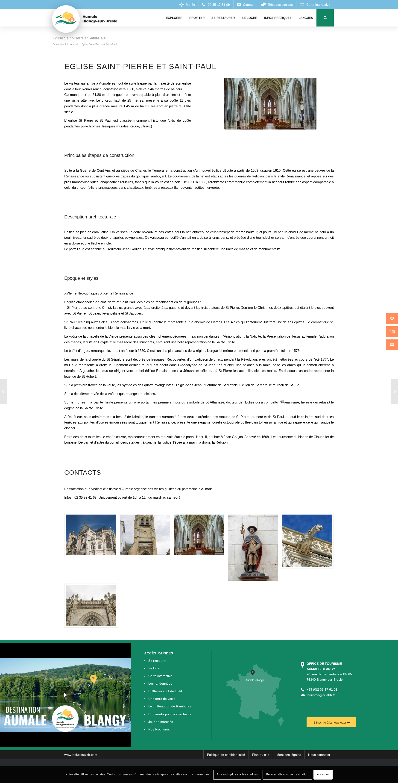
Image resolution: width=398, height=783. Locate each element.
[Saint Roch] (253, 548)
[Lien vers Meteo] (187, 4)
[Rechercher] (325, 17)
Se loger (154, 668)
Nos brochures (159, 729)
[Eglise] (91, 548)
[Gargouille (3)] (307, 548)
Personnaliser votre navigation (287, 774)
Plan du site (260, 755)
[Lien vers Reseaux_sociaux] (277, 4)
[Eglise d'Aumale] (91, 605)
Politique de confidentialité (226, 755)
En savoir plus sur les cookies (237, 774)
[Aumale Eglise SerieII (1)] (145, 548)
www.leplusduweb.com (80, 755)
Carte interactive (160, 676)
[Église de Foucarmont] (394, 391)
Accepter (323, 774)
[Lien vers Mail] (245, 4)
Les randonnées (160, 683)
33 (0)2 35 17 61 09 (322, 689)
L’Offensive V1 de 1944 (165, 691)
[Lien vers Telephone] (216, 4)
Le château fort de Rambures (169, 706)
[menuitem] (174, 17)
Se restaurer (157, 660)
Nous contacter (319, 755)
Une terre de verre (161, 699)
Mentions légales (288, 755)
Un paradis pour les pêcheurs (169, 714)
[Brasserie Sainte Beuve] (3, 391)
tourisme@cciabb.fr (321, 695)
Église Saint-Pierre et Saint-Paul (79, 38)
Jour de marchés (160, 722)
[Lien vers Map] (315, 4)
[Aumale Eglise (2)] (199, 548)
